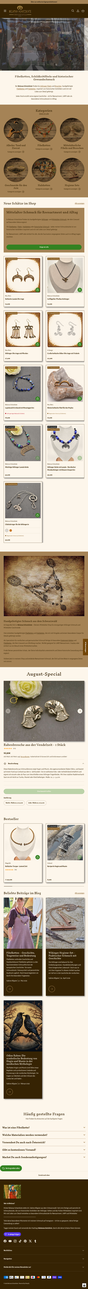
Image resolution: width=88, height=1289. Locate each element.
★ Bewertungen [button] (85, 647)
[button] (82, 10)
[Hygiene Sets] (72, 170)
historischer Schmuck (41, 227)
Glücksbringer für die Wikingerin (17, 524)
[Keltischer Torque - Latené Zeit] (23, 842)
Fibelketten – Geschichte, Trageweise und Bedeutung (21, 954)
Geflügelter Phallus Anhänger (58, 299)
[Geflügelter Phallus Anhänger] (65, 275)
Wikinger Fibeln (45, 86)
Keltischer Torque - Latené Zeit (16, 866)
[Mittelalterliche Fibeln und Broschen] (72, 130)
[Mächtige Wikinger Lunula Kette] (23, 443)
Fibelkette (64, 40)
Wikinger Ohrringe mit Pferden (16, 353)
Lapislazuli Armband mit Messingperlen (19, 408)
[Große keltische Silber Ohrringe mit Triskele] (65, 329)
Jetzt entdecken (44, 50)
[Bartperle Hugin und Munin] (65, 842)
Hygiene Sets (72, 185)
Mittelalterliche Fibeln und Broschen (72, 147)
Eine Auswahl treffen (44, 791)
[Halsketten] (44, 170)
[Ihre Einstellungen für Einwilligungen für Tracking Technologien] (84, 1285)
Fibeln (20, 227)
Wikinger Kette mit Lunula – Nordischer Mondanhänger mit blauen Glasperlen (61, 468)
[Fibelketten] (44, 130)
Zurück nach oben (44, 1175)
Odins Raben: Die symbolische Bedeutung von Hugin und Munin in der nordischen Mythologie (21, 1059)
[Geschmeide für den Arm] (16, 170)
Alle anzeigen (79, 203)
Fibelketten (21, 89)
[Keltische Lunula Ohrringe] (23, 275)
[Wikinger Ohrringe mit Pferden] (23, 329)
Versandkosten (25, 756)
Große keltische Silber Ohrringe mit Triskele (63, 353)
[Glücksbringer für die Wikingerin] (23, 500)
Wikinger (45, 219)
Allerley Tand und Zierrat (16, 147)
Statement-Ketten (67, 640)
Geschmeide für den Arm (16, 187)
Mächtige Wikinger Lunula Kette (17, 467)
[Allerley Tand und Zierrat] (16, 130)
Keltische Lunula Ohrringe (14, 299)
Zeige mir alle (44, 114)
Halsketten (32, 89)
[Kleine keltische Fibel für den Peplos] (65, 384)
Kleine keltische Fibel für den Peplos (60, 408)
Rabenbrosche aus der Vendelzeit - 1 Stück (35, 744)
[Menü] (5, 10)
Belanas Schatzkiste (13, 1283)
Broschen (58, 86)
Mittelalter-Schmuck (59, 219)
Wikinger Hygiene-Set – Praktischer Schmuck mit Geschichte (62, 955)
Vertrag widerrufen (13, 1168)
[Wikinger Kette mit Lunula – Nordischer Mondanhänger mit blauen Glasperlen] (65, 443)
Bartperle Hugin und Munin (57, 866)
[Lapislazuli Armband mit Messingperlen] (23, 384)
